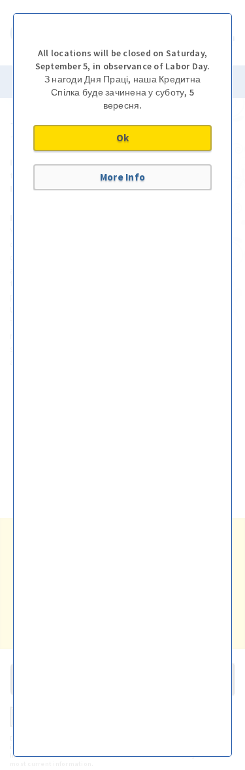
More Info (122, 177)
